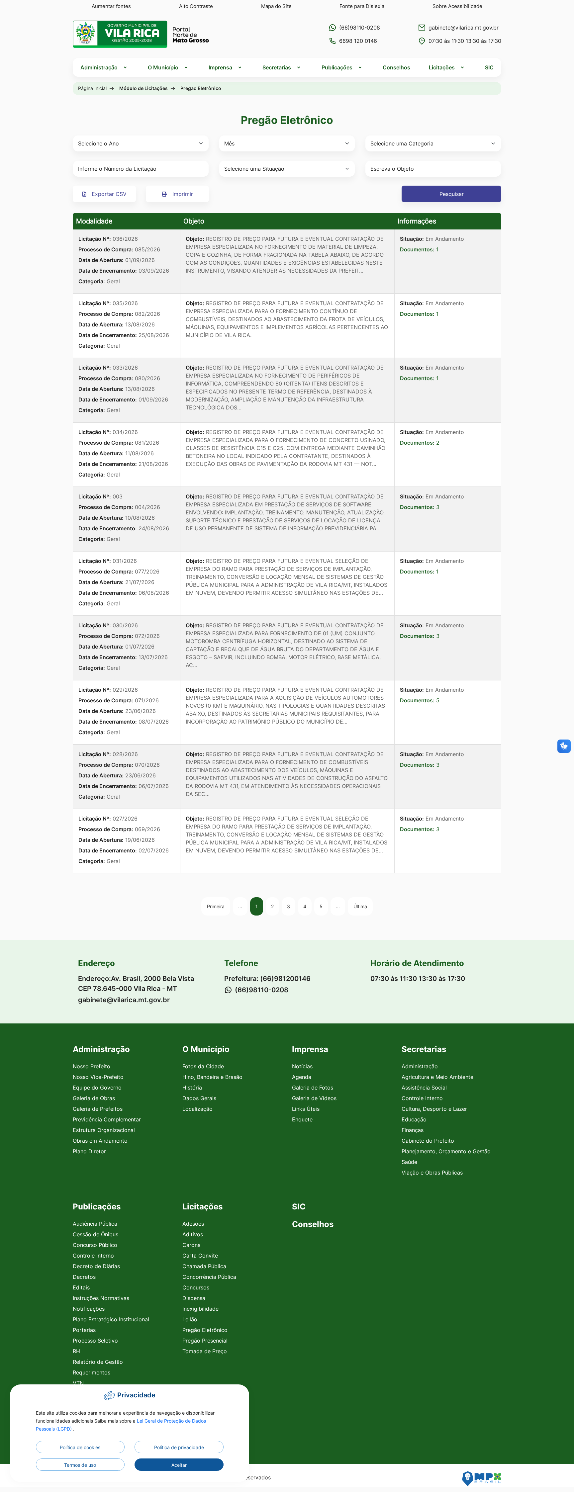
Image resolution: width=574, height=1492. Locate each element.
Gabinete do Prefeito (428, 1140)
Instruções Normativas (101, 1298)
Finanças (413, 1130)
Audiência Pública (95, 1223)
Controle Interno (422, 1098)
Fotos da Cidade (203, 1066)
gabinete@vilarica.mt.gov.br (464, 27)
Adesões (193, 1223)
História (192, 1087)
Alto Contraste (196, 6)
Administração (420, 1066)
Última (360, 906)
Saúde (409, 1162)
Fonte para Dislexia (361, 6)
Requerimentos (91, 1372)
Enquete (302, 1119)
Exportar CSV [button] (108, 194)
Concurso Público (95, 1245)
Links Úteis (306, 1108)
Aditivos (192, 1234)
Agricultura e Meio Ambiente (437, 1077)
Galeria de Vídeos (314, 1098)
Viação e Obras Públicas (432, 1172)
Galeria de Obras (94, 1098)
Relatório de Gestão (98, 1362)
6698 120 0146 (358, 41)
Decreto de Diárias (96, 1266)
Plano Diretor (89, 1151)
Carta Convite (200, 1255)
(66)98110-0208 (359, 27)
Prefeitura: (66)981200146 (267, 979)
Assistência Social (424, 1087)
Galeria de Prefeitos (98, 1108)
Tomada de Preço (204, 1351)
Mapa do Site (276, 6)
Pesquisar (451, 194)
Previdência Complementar (107, 1119)
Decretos (84, 1276)
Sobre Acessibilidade (457, 6)
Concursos (195, 1287)
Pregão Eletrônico (205, 1330)
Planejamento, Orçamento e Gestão (446, 1151)
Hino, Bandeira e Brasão (212, 1077)
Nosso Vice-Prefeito (98, 1077)
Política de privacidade (179, 1447)
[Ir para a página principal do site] (141, 34)
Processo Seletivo (95, 1340)
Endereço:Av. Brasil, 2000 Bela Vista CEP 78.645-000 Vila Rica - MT (136, 984)
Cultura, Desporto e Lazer (434, 1108)
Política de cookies (80, 1447)
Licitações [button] (442, 67)
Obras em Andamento (100, 1140)
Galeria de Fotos (312, 1087)
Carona (191, 1245)
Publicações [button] (337, 67)
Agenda (301, 1077)
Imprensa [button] (220, 67)
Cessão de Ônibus (95, 1234)
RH (76, 1351)
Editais (81, 1287)
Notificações (89, 1308)
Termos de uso (80, 1465)
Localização (197, 1108)
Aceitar (179, 1465)
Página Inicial (92, 88)
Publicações (97, 1206)
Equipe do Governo (97, 1087)
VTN (78, 1383)
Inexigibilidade (200, 1308)
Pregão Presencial (205, 1340)
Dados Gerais (199, 1098)
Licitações (202, 1206)
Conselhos (396, 67)
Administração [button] (99, 67)
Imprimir (182, 194)
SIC (489, 67)
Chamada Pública (204, 1266)
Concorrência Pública (209, 1276)
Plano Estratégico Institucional (111, 1319)
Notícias (302, 1066)
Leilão (189, 1319)
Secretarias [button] (276, 67)
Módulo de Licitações (143, 88)
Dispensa (193, 1298)
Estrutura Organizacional (104, 1130)
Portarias (84, 1330)
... (240, 906)
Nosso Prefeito (91, 1066)
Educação (414, 1119)
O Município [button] (163, 67)
